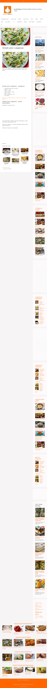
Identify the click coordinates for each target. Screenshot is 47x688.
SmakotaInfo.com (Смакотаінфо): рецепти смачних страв (28, 10)
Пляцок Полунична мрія (39, 217)
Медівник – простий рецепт (30, 646)
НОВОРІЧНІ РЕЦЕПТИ (38, 366)
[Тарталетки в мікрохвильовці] (7, 670)
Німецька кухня (37, 608)
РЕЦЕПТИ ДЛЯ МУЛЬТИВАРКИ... (23, 623)
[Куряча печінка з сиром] (41, 670)
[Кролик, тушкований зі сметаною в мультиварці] (7, 628)
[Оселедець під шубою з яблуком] (37, 323)
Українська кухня (38, 613)
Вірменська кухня (38, 605)
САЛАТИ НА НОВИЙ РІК (38, 297)
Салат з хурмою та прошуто (41, 313)
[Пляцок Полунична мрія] (40, 214)
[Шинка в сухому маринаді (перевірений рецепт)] (41, 641)
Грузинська (36, 607)
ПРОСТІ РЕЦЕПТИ (38, 458)
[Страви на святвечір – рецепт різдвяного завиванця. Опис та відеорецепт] (40, 184)
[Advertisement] (15, 78)
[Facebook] (23, 1)
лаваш (36, 618)
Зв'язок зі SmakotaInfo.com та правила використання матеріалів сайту (23, 684)
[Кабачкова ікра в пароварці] (7, 657)
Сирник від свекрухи (39, 255)
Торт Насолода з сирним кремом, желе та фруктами (39, 303)
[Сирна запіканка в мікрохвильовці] (18, 670)
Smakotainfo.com (23, 686)
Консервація (19, 21)
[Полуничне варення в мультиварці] (18, 628)
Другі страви (7, 21)
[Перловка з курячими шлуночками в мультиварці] (41, 628)
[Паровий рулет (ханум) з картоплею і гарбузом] (30, 656)
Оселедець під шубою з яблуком (41, 322)
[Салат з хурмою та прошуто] (37, 314)
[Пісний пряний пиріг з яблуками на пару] (41, 656)
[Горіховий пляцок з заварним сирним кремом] (37, 388)
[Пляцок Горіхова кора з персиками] (37, 374)
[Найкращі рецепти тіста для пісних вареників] (40, 157)
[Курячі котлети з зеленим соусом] (18, 657)
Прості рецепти (5, 167)
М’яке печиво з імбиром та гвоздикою (41, 370)
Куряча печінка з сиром (41, 674)
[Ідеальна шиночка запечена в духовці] (40, 241)
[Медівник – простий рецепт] (30, 642)
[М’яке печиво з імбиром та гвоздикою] (37, 370)
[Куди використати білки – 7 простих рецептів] (40, 231)
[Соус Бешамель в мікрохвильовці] (30, 669)
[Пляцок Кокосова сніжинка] (37, 384)
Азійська (41, 602)
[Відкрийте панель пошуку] (1, 24)
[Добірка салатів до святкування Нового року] (37, 317)
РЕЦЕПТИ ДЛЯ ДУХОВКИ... (23, 637)
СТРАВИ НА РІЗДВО (38, 209)
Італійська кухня (37, 602)
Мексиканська (40, 607)
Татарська (42, 609)
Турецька (36, 610)
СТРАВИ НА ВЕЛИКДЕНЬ (39, 151)
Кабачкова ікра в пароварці (7, 661)
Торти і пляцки (31, 21)
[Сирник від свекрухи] (40, 251)
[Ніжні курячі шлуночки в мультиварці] (30, 628)
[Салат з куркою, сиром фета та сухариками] (37, 308)
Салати (13, 21)
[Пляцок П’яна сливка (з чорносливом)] (40, 195)
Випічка (25, 21)
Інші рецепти (39, 21)
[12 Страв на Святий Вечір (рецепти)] (40, 166)
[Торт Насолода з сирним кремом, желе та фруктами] (37, 302)
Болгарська (36, 603)
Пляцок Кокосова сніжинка (41, 384)
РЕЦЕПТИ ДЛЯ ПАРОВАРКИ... (23, 652)
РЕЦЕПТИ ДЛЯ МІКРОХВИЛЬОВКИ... (23, 665)
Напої (2, 21)
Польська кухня (38, 609)
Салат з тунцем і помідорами (7, 168)
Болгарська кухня (40, 603)
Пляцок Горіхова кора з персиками (41, 374)
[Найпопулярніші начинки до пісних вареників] (40, 175)
